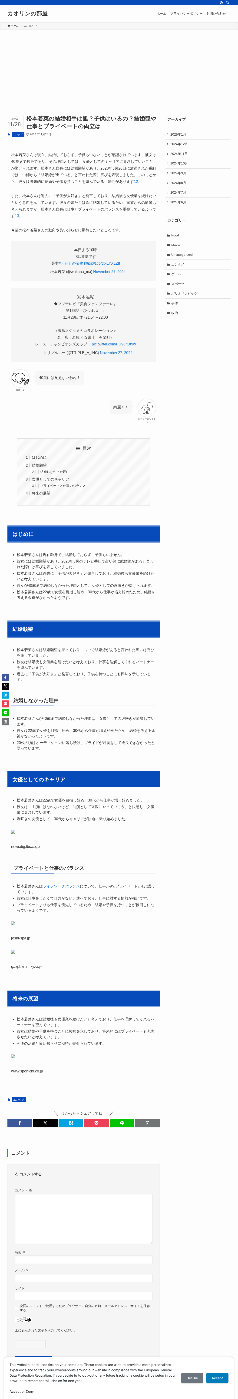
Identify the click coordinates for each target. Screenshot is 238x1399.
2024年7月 (178, 192)
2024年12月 (179, 144)
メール (22, 1270)
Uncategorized (182, 254)
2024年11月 (179, 154)
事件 (174, 303)
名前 (20, 1252)
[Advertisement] (119, 64)
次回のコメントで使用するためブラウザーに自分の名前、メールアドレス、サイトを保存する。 (85, 1308)
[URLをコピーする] (147, 1123)
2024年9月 (178, 173)
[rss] (221, 2)
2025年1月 (178, 134)
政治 (174, 313)
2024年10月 (179, 163)
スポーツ (177, 284)
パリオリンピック (184, 293)
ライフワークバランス (61, 886)
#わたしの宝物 (71, 263)
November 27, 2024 (109, 272)
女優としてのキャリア (50, 479)
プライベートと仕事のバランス (63, 486)
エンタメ (18, 134)
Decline (192, 1378)
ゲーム (176, 274)
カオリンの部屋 (27, 13)
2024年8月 (178, 183)
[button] (19, 1123)
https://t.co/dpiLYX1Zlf (102, 263)
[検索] (228, 2)
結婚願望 (39, 465)
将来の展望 (41, 493)
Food (175, 235)
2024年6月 (178, 202)
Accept (217, 1378)
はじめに (39, 457)
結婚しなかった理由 (54, 472)
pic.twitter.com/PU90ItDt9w (114, 344)
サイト (20, 1288)
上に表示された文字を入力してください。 (46, 1330)
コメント (23, 1190)
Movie (175, 245)
